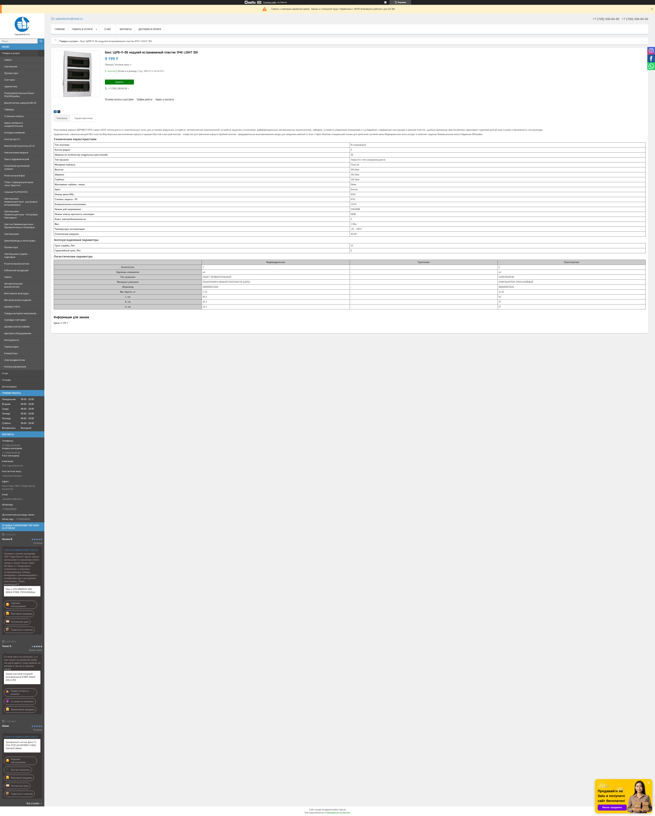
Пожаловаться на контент (338, 813)
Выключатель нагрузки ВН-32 (20, 102)
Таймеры (9, 109)
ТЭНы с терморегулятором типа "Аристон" (18, 184)
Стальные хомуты (14, 116)
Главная (60, 29)
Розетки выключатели (16, 263)
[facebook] (55, 112)
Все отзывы (33, 803)
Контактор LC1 (12, 139)
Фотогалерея (9, 386)
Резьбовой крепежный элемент (17, 167)
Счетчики (9, 79)
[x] (58, 112)
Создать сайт (269, 2)
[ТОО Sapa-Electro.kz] (22, 24)
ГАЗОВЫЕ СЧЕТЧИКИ (15, 320)
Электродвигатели (14, 359)
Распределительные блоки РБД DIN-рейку (19, 95)
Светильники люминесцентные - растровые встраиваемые (21, 201)
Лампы (8, 59)
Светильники (11, 233)
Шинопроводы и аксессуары (19, 240)
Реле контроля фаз (14, 175)
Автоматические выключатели (13, 285)
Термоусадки (11, 346)
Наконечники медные (16, 152)
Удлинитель (10, 86)
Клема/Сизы (11, 353)
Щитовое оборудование (17, 333)
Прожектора (11, 73)
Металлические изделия (17, 300)
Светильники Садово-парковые (16, 255)
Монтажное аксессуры (16, 293)
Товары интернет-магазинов (20, 313)
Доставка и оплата (150, 29)
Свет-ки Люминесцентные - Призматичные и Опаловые (19, 226)
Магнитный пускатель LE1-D (19, 145)
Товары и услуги (11, 53)
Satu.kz (342, 809)
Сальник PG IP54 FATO (16, 191)
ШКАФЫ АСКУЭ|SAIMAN (17, 326)
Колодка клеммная (14, 132)
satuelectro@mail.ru (12, 498)
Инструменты (11, 339)
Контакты (126, 29)
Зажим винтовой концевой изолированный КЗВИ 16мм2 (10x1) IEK (20, 677)
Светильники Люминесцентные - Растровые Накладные (21, 214)
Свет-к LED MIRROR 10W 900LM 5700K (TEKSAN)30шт (20, 591)
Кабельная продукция (16, 270)
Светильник (10, 66)
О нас (5, 373)
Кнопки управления (15, 366)
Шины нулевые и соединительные (13, 124)
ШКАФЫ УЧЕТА (12, 306)
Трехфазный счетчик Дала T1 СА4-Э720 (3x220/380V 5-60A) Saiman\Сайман (21, 745)
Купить (119, 81)
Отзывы (6, 379)
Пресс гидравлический (16, 159)
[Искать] (41, 41)
